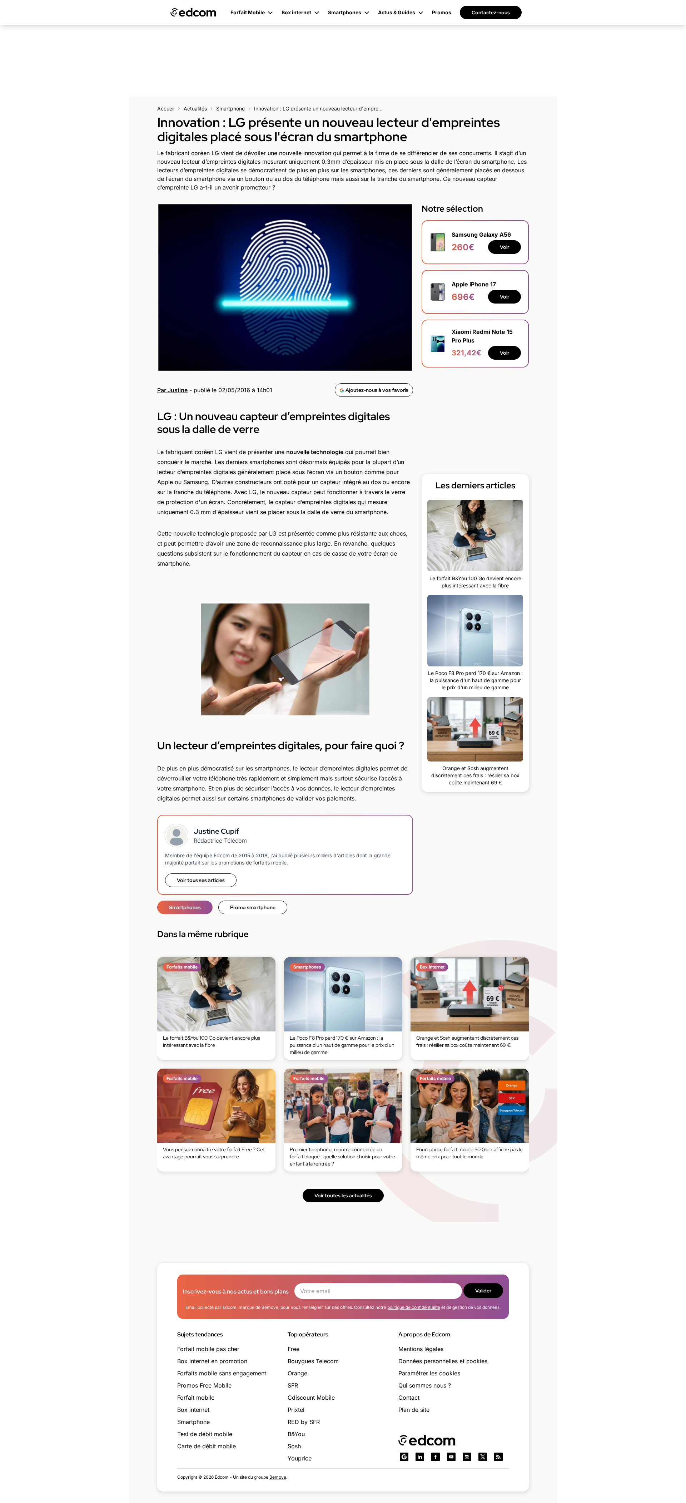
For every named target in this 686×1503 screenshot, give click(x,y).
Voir (504, 247)
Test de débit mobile (204, 1434)
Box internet (193, 1409)
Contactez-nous (491, 12)
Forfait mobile (195, 1397)
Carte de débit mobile (206, 1446)
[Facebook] (435, 1457)
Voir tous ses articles (201, 880)
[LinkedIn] (420, 1457)
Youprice (300, 1458)
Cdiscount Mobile (311, 1397)
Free (293, 1348)
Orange (297, 1373)
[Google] (404, 1457)
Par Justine (172, 390)
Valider (483, 1290)
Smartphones (185, 907)
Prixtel (296, 1409)
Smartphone (230, 108)
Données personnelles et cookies (442, 1361)
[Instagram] (467, 1457)
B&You (296, 1434)
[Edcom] (193, 12)
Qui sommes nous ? (424, 1385)
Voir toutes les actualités (343, 1195)
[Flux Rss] (498, 1457)
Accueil (165, 108)
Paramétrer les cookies (429, 1373)
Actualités (195, 108)
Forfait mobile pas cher (208, 1348)
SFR (293, 1385)
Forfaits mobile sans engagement (221, 1373)
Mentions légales (420, 1348)
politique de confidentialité (413, 1307)
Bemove (277, 1477)
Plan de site (413, 1409)
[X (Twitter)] (482, 1457)
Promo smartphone (252, 907)
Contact (408, 1397)
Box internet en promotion (212, 1361)
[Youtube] (451, 1457)
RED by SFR (304, 1421)
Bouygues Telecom (313, 1361)
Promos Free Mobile (204, 1385)
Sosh (294, 1446)
